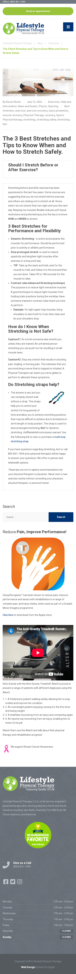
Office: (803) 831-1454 (14, 1)
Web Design (28, 967)
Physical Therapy (33, 115)
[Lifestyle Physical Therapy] (24, 28)
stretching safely (46, 119)
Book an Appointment (38, 11)
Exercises (54, 101)
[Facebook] (6, 882)
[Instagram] (19, 882)
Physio (43, 106)
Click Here (8, 615)
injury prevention (58, 110)
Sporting (53, 106)
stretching (29, 119)
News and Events (27, 106)
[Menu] (68, 26)
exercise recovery (37, 110)
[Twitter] (13, 882)
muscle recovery (12, 115)
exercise (20, 110)
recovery (50, 115)
